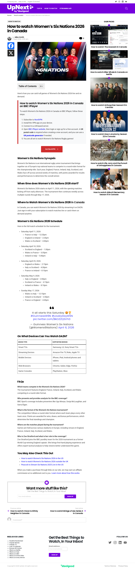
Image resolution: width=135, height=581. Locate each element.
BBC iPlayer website (36, 129)
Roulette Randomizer (16, 541)
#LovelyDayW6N (62, 316)
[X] (10, 53)
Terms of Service (110, 566)
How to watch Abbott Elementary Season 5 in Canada (109, 193)
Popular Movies (14, 543)
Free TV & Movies (15, 546)
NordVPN (38, 120)
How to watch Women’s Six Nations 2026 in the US (42, 458)
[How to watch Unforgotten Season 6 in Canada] (109, 90)
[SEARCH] (126, 8)
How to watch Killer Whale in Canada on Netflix (109, 73)
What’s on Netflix (14, 550)
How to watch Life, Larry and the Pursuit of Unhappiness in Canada (109, 164)
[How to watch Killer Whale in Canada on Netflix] (109, 59)
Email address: (54, 546)
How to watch (50, 8)
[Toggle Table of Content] (40, 86)
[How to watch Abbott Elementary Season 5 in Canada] (109, 179)
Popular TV (13, 544)
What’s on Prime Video (16, 555)
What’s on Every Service (17, 557)
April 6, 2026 (66, 327)
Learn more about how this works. (65, 473)
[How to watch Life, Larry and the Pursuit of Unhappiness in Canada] (109, 150)
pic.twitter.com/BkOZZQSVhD (52, 319)
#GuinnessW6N (41, 316)
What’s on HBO (14, 554)
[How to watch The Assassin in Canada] (109, 34)
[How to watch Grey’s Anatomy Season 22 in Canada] (109, 121)
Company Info (12, 2)
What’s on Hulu (14, 552)
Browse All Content (15, 548)
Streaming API (65, 8)
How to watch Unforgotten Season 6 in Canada (109, 106)
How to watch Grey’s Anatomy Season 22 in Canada (109, 135)
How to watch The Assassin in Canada (109, 47)
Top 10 (39, 8)
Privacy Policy (123, 566)
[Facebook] (10, 45)
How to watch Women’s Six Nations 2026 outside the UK (44, 461)
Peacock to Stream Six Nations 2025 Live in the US (42, 465)
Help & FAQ (22, 2)
